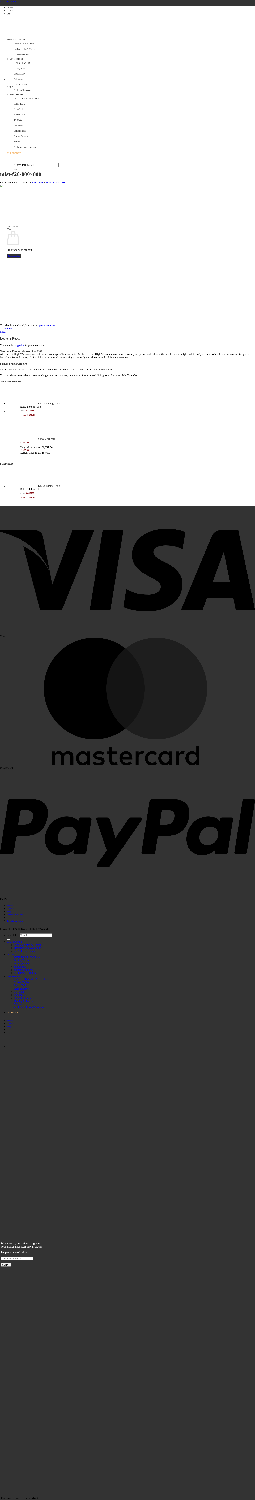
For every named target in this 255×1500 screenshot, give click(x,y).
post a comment (47, 325)
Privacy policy (13, 918)
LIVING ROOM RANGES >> (31, 979)
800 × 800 (37, 182)
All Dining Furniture (25, 972)
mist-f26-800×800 (56, 182)
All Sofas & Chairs (22, 54)
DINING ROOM (15, 59)
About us (10, 8)
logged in (19, 345)
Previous (6, 328)
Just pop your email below (14, 1252)
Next (4, 331)
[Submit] (15, 169)
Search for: (20, 164)
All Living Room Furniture (29, 1007)
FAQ (9, 14)
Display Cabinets (21, 84)
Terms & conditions (15, 921)
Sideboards (18, 79)
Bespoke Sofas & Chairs (24, 44)
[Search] (8, 162)
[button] (76, 412)
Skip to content (8, 1)
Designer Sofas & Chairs (24, 49)
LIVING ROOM (15, 94)
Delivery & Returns (15, 915)
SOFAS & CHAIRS (16, 40)
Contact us (11, 11)
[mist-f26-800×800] (69, 322)
